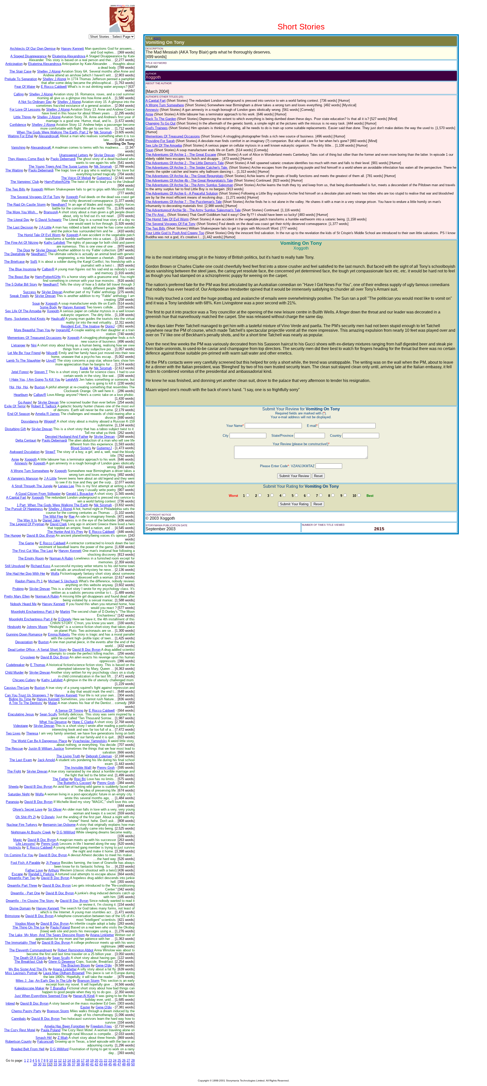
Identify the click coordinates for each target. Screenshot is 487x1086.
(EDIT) (157, 38)
